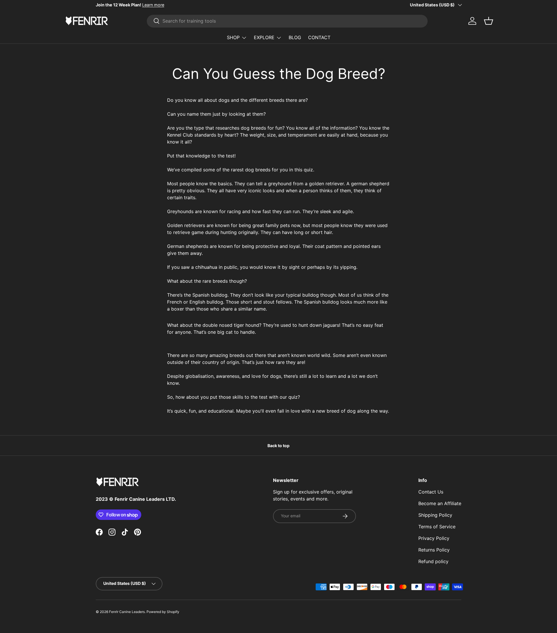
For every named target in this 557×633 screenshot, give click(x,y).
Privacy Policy (433, 538)
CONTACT (319, 37)
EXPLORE (264, 37)
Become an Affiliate (439, 503)
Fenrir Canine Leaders (127, 612)
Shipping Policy (435, 515)
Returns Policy (434, 550)
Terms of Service (436, 526)
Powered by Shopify (163, 612)
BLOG (295, 37)
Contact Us (430, 492)
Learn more (153, 4)
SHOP (233, 37)
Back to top (278, 445)
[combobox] (287, 20)
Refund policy (433, 561)
